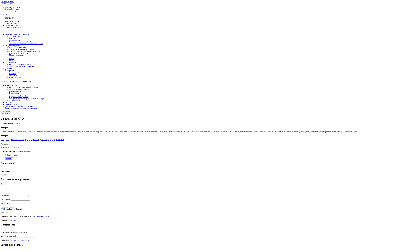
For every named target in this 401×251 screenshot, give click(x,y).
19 (31, 140)
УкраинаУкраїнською (12, 7)
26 (46, 140)
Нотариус (8, 57)
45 (22, 148)
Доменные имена (11, 62)
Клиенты (12, 74)
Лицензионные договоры (18, 95)
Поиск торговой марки (17, 91)
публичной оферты (42, 216)
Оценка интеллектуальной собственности (24, 42)
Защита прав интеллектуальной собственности (26, 44)
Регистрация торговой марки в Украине (23, 87)
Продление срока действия (18, 97)
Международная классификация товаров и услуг (26, 99)
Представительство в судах (19, 53)
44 (20, 148)
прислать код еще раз (21, 240)
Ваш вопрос (5, 196)
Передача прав (14, 93)
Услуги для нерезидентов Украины (21, 49)
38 (8, 148)
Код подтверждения (8, 236)
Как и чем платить (15, 77)
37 (6, 148)
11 (15, 140)
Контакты (12, 61)
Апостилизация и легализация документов (24, 51)
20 (34, 140)
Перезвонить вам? (11, 25)
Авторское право (15, 40)
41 (14, 148)
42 (16, 148)
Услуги (11, 59)
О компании (9, 70)
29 (52, 140)
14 (21, 140)
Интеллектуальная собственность (17, 34)
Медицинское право (16, 55)
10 (13, 140)
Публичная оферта (11, 155)
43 (18, 148)
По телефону (8, 209)
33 (61, 140)
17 (27, 140)
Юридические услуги (12, 46)
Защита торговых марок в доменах (21, 66)
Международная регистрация (19, 89)
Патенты (12, 38)
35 (2, 148)
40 (12, 148)
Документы (13, 76)
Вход (2, 31)
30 (54, 140)
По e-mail (18, 209)
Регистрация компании (17, 47)
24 (42, 140)
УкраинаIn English (11, 11)
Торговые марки (15, 36)
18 (29, 140)
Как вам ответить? (7, 207)
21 (36, 140)
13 (19, 140)
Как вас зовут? (6, 203)
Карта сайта (9, 157)
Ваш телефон (5, 199)
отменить (16, 220)
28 (50, 140)
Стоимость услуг (15, 100)
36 (4, 148)
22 (38, 140)
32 (59, 140)
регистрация (10, 31)
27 (48, 140)
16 (25, 140)
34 (63, 140)
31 (57, 140)
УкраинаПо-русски (7, 2)
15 (23, 140)
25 (44, 140)
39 (10, 148)
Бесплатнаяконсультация (6, 112)
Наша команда (14, 72)
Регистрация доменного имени (20, 64)
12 (17, 140)
